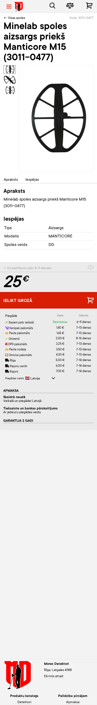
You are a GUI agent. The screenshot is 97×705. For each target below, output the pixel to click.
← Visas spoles (14, 18)
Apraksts (11, 180)
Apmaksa (72, 702)
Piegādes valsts (14, 378)
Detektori (24, 702)
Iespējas (32, 180)
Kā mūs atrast (53, 676)
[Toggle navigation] (9, 6)
